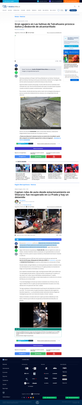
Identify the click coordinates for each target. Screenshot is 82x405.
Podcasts (4, 10)
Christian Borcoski (27, 204)
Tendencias (34, 10)
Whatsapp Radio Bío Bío (73, 397)
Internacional (16, 10)
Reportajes (5, 388)
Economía (23, 10)
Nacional (10, 10)
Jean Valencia (22, 200)
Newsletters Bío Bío (43, 1)
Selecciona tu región (9, 1)
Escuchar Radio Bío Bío (72, 1)
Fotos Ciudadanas (20, 29)
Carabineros (29, 243)
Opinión (39, 10)
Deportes (28, 10)
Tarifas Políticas (6, 396)
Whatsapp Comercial (50, 397)
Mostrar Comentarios (38, 148)
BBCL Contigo (53, 10)
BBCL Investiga (46, 10)
